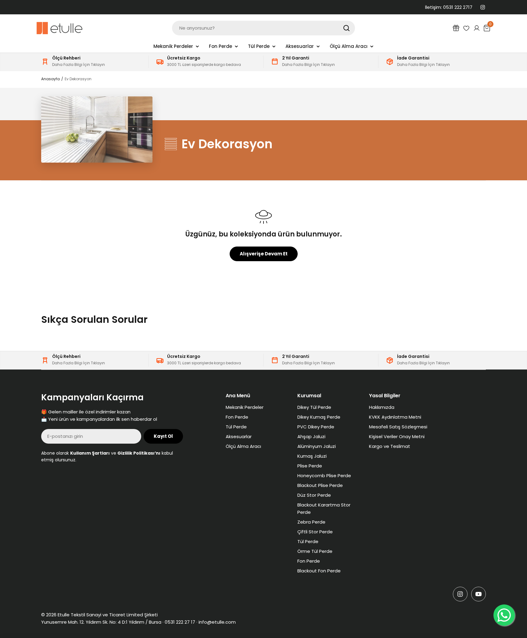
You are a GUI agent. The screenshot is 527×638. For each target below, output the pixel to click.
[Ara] (346, 28)
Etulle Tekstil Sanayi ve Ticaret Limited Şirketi (108, 614)
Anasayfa (50, 78)
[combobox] (263, 28)
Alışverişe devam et (264, 254)
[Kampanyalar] (456, 28)
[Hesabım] (476, 28)
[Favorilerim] (466, 28)
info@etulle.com (217, 622)
